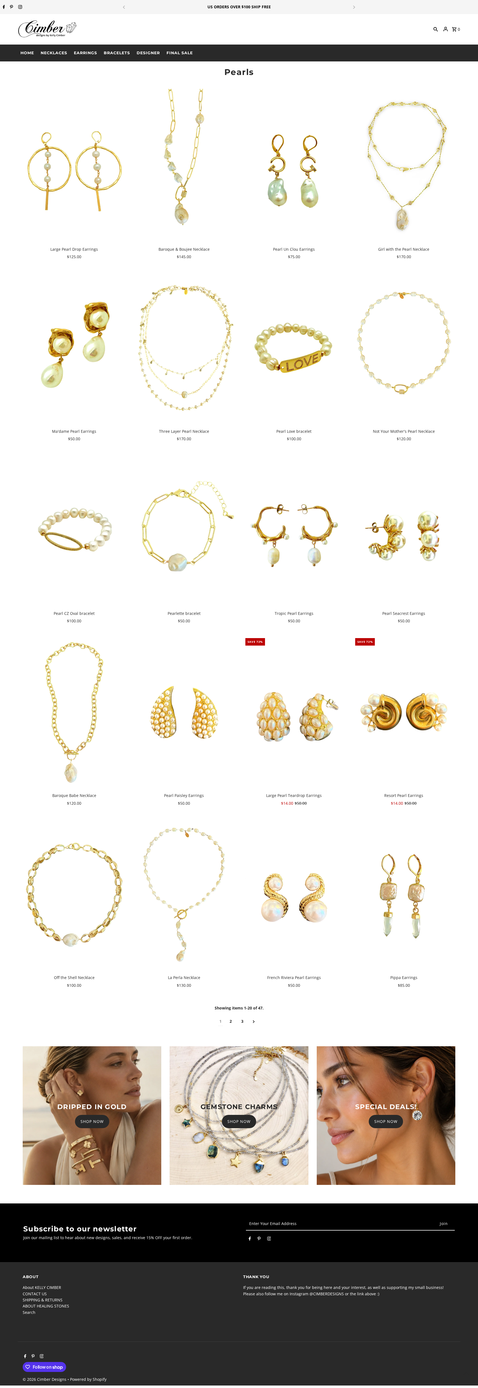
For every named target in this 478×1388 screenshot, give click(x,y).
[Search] (435, 29)
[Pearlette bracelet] (184, 530)
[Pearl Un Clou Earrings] (294, 166)
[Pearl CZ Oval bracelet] (74, 530)
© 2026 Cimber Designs (45, 1379)
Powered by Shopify (88, 1379)
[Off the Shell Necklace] (74, 894)
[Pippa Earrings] (403, 894)
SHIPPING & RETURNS (43, 1299)
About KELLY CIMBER (42, 1287)
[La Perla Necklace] (184, 894)
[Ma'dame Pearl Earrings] (74, 348)
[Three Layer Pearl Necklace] (184, 348)
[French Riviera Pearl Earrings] (294, 894)
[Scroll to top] (466, 1373)
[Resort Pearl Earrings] (403, 712)
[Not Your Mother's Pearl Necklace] (403, 348)
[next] (254, 1021)
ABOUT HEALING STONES (46, 1306)
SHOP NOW (92, 1121)
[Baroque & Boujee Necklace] (184, 166)
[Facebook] (3, 7)
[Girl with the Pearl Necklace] (403, 166)
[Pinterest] (11, 7)
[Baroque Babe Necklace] (74, 712)
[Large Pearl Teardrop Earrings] (294, 712)
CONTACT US (35, 1293)
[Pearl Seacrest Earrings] (403, 530)
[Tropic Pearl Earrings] (294, 530)
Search (29, 1312)
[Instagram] (19, 7)
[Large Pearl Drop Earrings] (74, 166)
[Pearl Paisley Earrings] (184, 712)
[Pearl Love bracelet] (294, 348)
